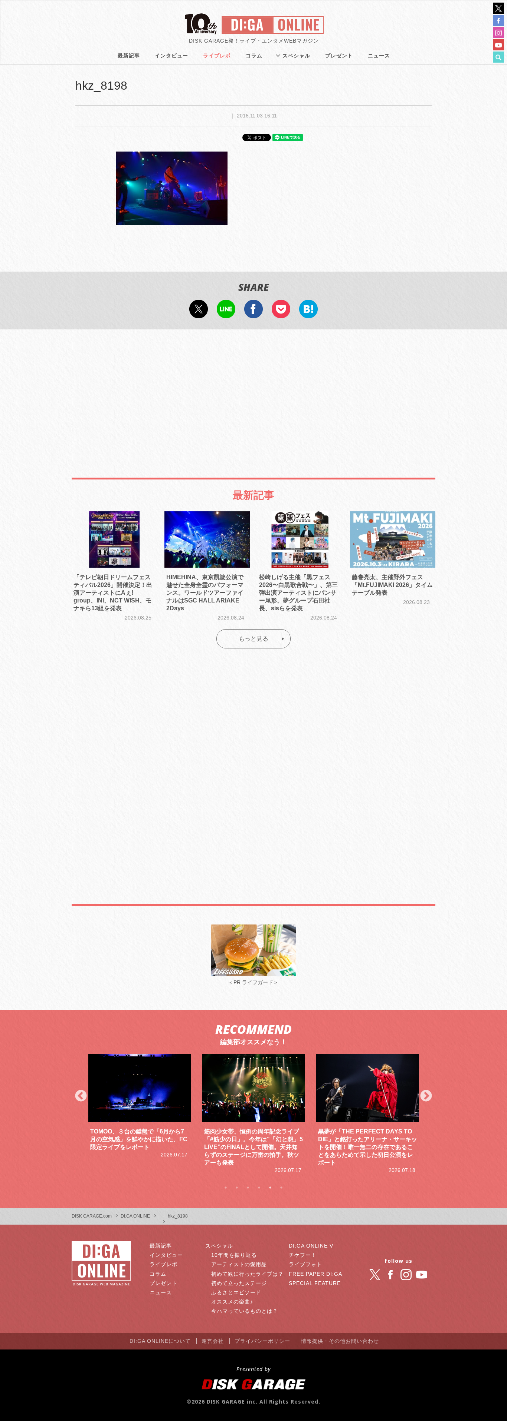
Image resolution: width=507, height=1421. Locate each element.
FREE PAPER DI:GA (315, 1274)
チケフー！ (303, 1255)
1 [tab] (225, 1187)
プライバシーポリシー (262, 1341)
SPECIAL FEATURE (315, 1283)
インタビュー (171, 56)
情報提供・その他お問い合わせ (340, 1341)
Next (426, 1096)
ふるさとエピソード (236, 1292)
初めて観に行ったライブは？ (247, 1274)
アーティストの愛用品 (239, 1264)
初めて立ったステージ (239, 1283)
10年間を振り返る (234, 1255)
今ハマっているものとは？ (244, 1311)
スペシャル (296, 56)
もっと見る (253, 638)
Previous (80, 1096)
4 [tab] (259, 1187)
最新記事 (129, 56)
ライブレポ (217, 56)
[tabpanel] (140, 1106)
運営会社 (213, 1341)
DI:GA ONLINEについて (160, 1341)
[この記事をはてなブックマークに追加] (308, 313)
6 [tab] (281, 1187)
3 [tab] (248, 1187)
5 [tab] (270, 1187)
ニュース (379, 56)
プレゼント (339, 56)
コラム (254, 56)
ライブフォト (305, 1264)
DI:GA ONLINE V (311, 1246)
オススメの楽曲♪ (232, 1302)
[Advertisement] (253, 396)
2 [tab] (237, 1187)
